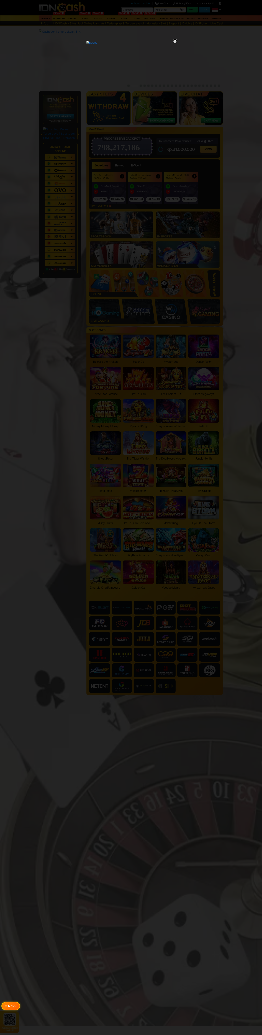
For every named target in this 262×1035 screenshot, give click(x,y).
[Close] (175, 41)
